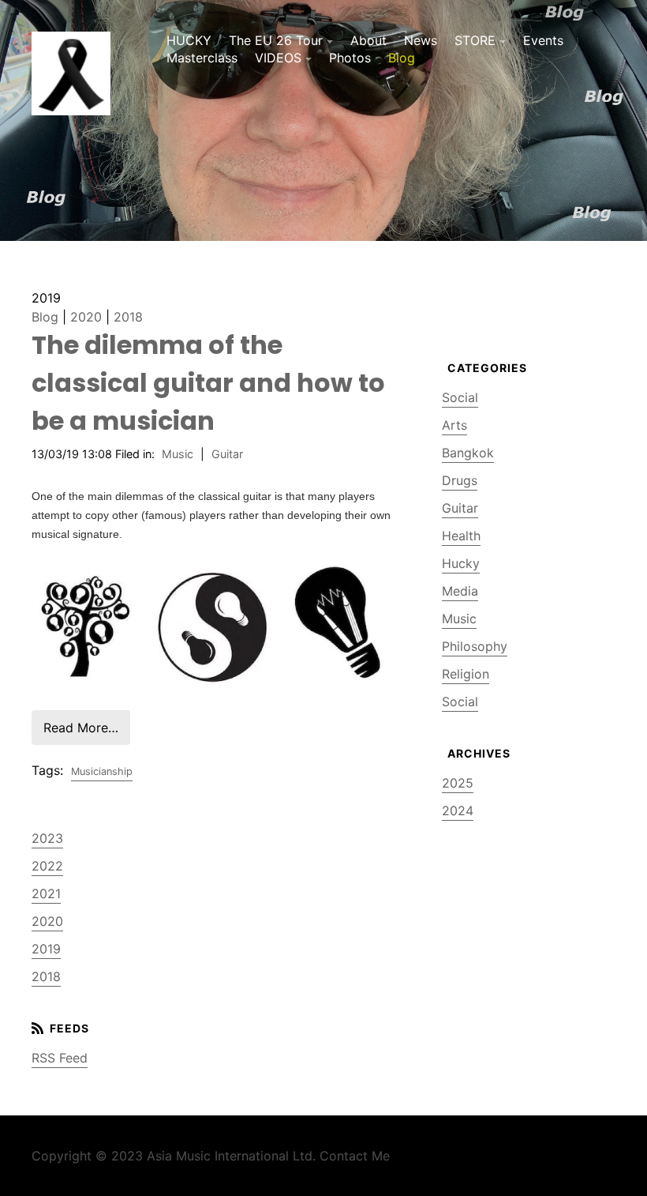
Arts (454, 425)
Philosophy (474, 646)
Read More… (80, 727)
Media (460, 591)
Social (460, 397)
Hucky (461, 563)
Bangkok (468, 453)
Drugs (459, 480)
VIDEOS (278, 58)
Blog (401, 58)
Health (461, 535)
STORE (475, 40)
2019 (46, 949)
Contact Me (355, 1156)
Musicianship (102, 771)
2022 (47, 866)
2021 (46, 893)
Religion (465, 674)
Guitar (227, 454)
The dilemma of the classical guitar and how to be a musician (208, 382)
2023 (47, 838)
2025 (457, 783)
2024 (457, 810)
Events (543, 40)
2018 (128, 317)
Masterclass (201, 58)
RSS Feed (60, 1058)
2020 (86, 317)
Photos (350, 58)
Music (177, 454)
